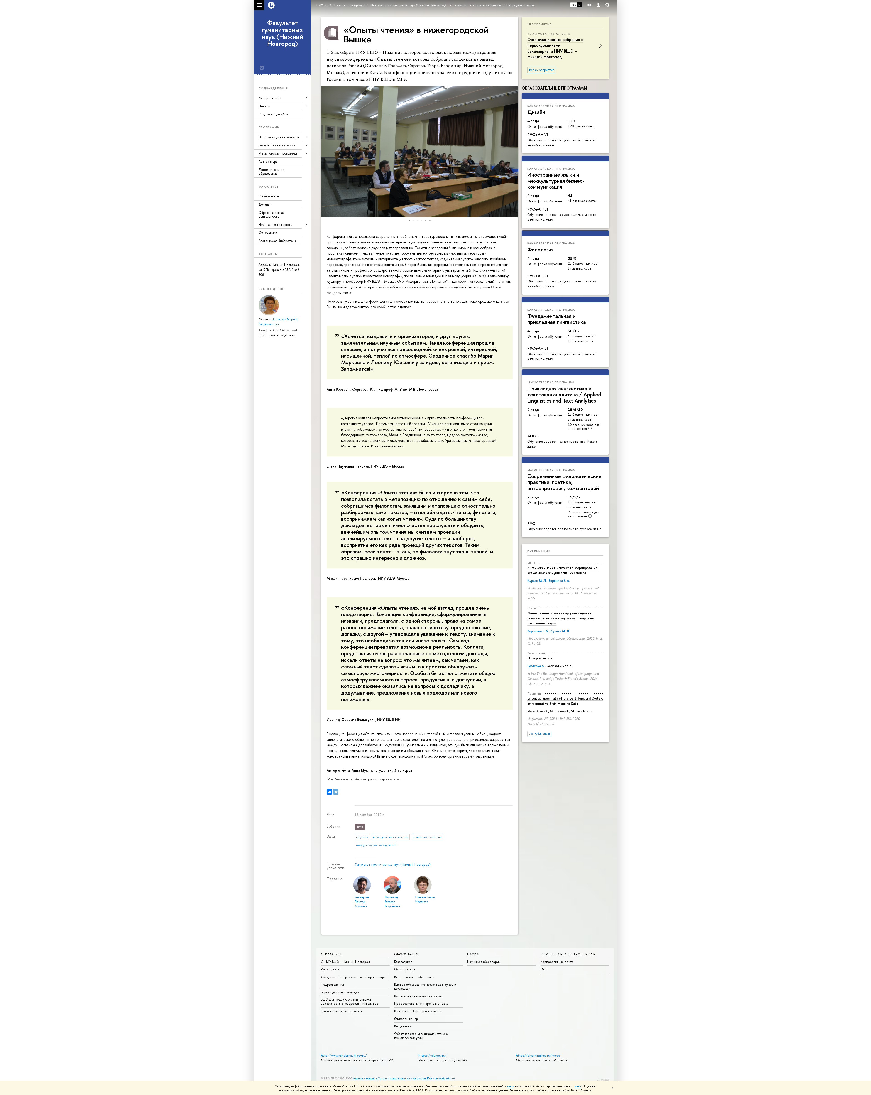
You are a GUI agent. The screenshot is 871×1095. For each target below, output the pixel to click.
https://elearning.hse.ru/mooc (538, 1055)
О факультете (269, 196)
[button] (325, 151)
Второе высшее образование (415, 977)
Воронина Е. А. (559, 580)
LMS (543, 969)
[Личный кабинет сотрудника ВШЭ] (598, 5)
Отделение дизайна (273, 114)
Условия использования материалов (402, 1078)
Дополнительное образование (271, 171)
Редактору (603, 1078)
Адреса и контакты (365, 1078)
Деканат (265, 204)
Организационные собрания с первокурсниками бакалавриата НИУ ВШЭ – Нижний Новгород (555, 48)
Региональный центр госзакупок (417, 1011)
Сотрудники (268, 232)
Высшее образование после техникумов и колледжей (425, 986)
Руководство (330, 969)
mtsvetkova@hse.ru (281, 335)
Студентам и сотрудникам (568, 954)
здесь (510, 1086)
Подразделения (332, 984)
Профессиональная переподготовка (421, 1003)
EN (579, 4)
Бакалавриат (403, 962)
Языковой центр (406, 1018)
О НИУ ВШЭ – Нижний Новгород (345, 962)
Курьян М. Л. (537, 580)
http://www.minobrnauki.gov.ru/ (344, 1055)
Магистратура (404, 969)
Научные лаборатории (484, 962)
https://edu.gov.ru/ (432, 1055)
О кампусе (331, 954)
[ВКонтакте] (329, 792)
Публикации (538, 551)
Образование (406, 954)
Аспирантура (268, 161)
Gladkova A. (536, 666)
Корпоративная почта (557, 962)
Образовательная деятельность (271, 214)
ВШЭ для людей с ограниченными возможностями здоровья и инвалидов (349, 1001)
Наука (473, 954)
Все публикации (539, 734)
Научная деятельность (275, 224)
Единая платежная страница (341, 1011)
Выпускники (402, 1026)
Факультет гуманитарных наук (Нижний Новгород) (282, 33)
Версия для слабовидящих (340, 992)
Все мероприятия (541, 70)
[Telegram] (335, 792)
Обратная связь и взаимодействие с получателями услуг (421, 1035)
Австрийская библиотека (277, 240)
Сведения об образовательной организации (353, 977)
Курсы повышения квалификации (418, 996)
